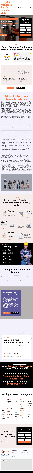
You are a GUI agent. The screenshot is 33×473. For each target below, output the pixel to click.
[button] (30, 7)
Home (13, 452)
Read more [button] (15, 60)
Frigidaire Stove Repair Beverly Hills (11, 233)
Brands (13, 455)
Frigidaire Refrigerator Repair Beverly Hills (11, 211)
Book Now (9, 217)
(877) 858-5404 (16, 384)
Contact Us (14, 456)
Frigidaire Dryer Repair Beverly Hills (28, 232)
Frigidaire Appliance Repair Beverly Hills (6, 7)
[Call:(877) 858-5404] (14, 7)
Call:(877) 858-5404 (19, 7)
